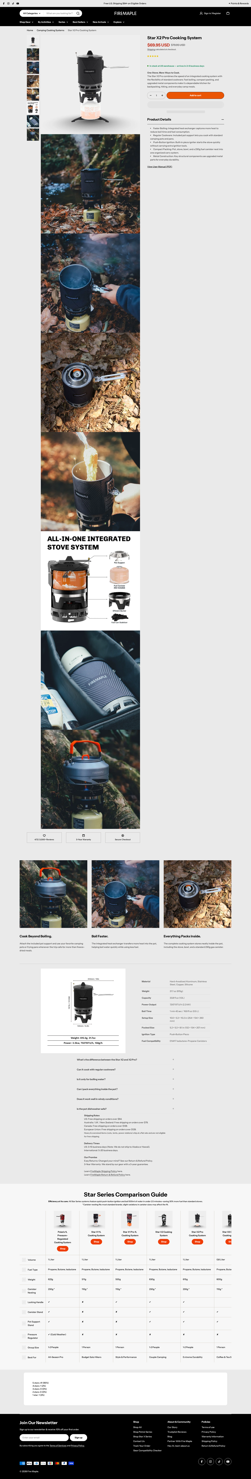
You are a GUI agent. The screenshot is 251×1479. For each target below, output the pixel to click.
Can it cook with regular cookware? (96, 1069)
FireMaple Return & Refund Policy (107, 1174)
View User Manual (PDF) (159, 166)
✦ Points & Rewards (238, 3)
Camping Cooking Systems (50, 30)
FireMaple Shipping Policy (103, 1171)
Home (30, 30)
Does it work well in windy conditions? (97, 1099)
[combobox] (51, 13)
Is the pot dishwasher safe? (91, 1108)
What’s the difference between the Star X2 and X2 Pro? (107, 1059)
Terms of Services (58, 1445)
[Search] (78, 13)
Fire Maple (32, 1471)
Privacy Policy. (78, 1445)
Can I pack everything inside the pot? (97, 1089)
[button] (152, 56)
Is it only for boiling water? (91, 1079)
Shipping (151, 49)
